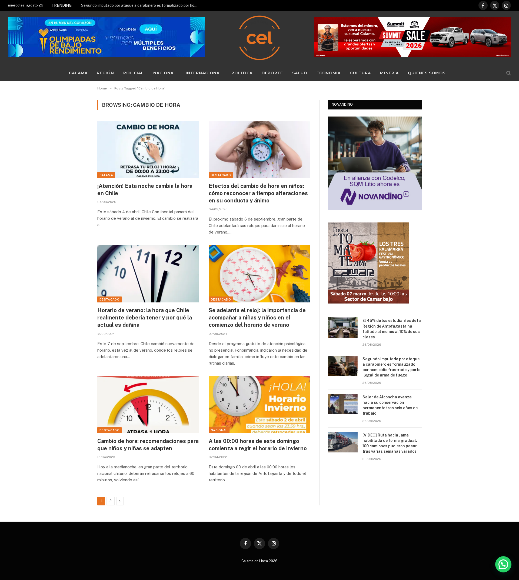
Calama (78, 73)
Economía (329, 73)
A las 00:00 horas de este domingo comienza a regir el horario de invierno (258, 445)
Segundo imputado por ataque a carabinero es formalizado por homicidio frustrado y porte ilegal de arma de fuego (142, 5)
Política (241, 73)
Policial (133, 73)
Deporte (272, 73)
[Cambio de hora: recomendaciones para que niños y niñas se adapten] (148, 405)
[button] (503, 564)
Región (105, 73)
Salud (299, 73)
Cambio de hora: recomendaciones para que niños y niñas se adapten (148, 445)
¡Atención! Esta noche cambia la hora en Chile (144, 189)
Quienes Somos (426, 73)
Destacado (221, 175)
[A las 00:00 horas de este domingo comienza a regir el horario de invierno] (259, 405)
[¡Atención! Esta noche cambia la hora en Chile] (148, 149)
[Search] (508, 73)
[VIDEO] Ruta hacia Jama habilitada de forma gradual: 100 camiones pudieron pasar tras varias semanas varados (389, 443)
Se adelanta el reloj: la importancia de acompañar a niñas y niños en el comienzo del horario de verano (257, 317)
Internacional (204, 73)
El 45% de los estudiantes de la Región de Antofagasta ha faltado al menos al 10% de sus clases (391, 328)
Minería (389, 73)
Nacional (165, 73)
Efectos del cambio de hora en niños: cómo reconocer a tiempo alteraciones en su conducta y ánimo (258, 193)
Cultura (360, 73)
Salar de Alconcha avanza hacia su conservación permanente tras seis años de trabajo (390, 405)
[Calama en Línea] (259, 38)
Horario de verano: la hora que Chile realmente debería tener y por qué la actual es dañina (144, 317)
